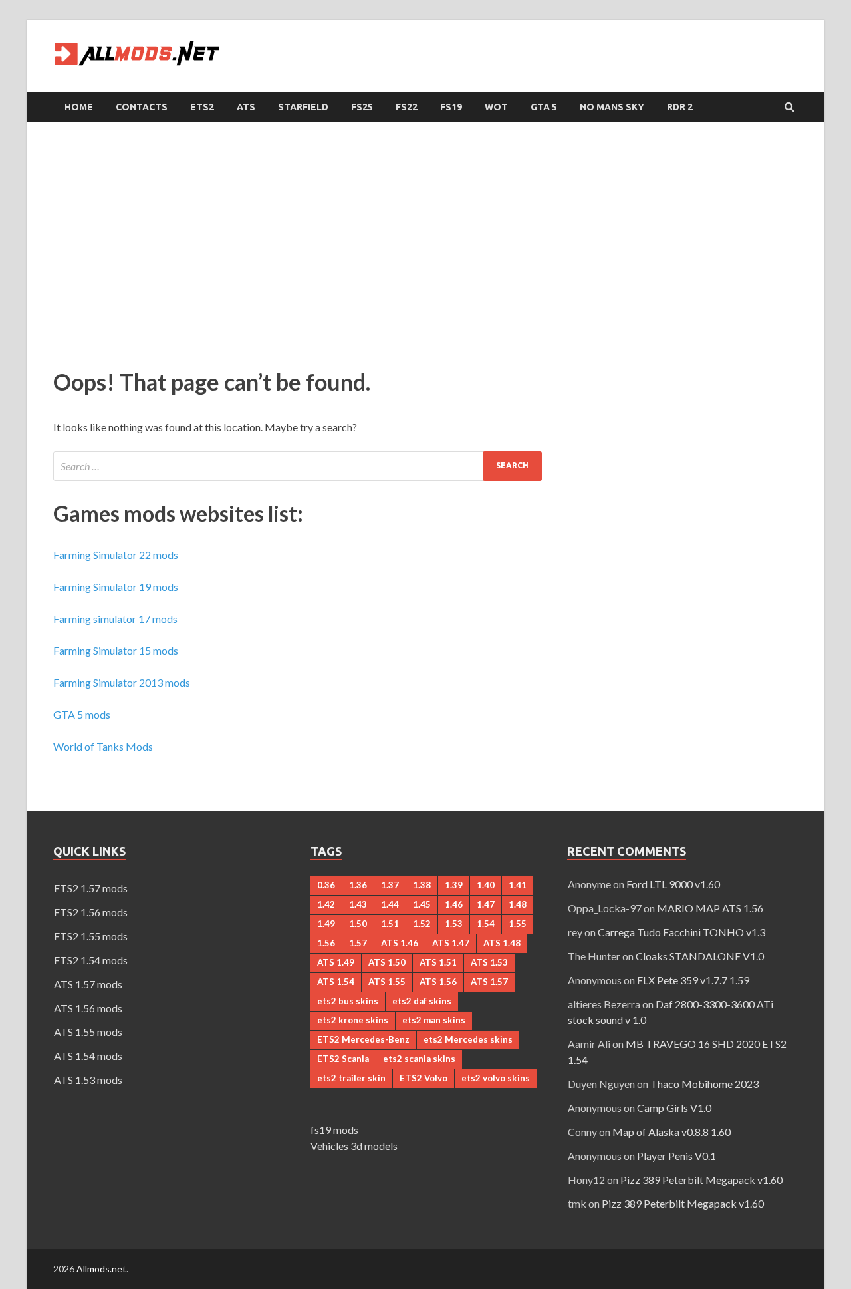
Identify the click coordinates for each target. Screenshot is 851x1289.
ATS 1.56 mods (88, 1008)
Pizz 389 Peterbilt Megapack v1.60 (701, 1179)
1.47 (486, 904)
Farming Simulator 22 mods (115, 554)
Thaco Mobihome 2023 (704, 1083)
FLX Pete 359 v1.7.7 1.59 (693, 980)
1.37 (390, 885)
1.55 (518, 923)
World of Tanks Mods (103, 746)
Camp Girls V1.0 (674, 1107)
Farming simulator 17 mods (115, 618)
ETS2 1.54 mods (91, 960)
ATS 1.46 (399, 943)
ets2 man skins (433, 1020)
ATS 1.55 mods (88, 1031)
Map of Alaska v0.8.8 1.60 (671, 1131)
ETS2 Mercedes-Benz (363, 1039)
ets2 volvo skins (495, 1078)
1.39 (454, 885)
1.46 (454, 904)
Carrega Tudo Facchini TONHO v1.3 (681, 932)
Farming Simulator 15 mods (115, 650)
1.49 (326, 923)
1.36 (358, 885)
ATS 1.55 (387, 981)
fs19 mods (334, 1129)
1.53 (454, 923)
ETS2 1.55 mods (91, 936)
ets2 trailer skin (351, 1078)
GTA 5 (544, 107)
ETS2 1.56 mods (91, 912)
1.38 (422, 885)
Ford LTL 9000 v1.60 (673, 884)
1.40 (486, 885)
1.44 (390, 904)
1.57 (358, 943)
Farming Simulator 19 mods (115, 586)
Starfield (303, 107)
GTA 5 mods (81, 714)
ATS (246, 107)
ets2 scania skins (419, 1058)
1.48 (518, 904)
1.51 (390, 923)
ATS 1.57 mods (88, 984)
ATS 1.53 (489, 962)
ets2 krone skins (352, 1020)
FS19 (451, 107)
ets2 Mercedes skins (468, 1039)
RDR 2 (680, 107)
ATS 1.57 (489, 981)
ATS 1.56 (438, 981)
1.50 (358, 923)
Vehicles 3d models (354, 1145)
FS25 (362, 107)
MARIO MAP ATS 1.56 (710, 908)
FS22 (407, 107)
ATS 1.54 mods (88, 1055)
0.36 (326, 885)
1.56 (326, 943)
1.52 (422, 923)
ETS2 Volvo (423, 1078)
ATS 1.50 (387, 962)
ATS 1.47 (450, 943)
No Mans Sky (612, 107)
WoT (496, 107)
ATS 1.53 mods (88, 1079)
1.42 (326, 904)
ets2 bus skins (347, 1001)
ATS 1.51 (438, 962)
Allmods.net (101, 1268)
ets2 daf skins (421, 1001)
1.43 (358, 904)
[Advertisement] (425, 241)
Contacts (142, 107)
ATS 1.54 (335, 981)
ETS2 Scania (343, 1058)
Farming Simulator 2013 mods (121, 682)
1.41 (518, 885)
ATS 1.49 (335, 962)
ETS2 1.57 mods (91, 888)
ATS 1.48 (502, 943)
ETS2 (202, 107)
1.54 (486, 923)
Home (78, 107)
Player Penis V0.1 (676, 1155)
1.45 (422, 904)
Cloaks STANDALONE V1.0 (700, 956)
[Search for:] (297, 466)
